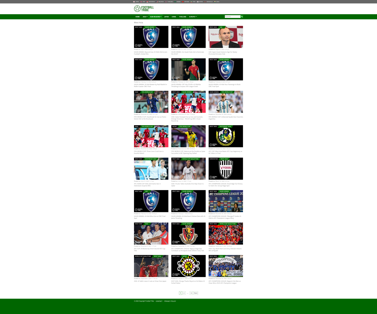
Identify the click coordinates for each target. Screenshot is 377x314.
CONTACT (159, 301)
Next (195, 293)
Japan (166, 17)
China (174, 17)
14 (191, 293)
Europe (192, 17)
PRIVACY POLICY (170, 301)
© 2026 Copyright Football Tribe (144, 301)
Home (137, 17)
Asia (144, 17)
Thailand (182, 17)
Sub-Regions (155, 17)
